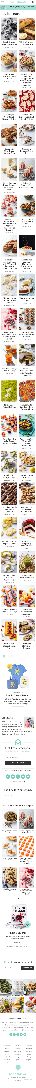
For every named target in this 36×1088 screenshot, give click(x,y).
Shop (6, 1062)
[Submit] (31, 795)
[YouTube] (28, 776)
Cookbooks (18, 1054)
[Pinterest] (13, 776)
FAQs (18, 1057)
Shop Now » (18, 708)
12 (26, 656)
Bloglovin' (22, 770)
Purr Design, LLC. (28, 1079)
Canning (7, 1054)
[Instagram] (18, 776)
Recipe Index (6, 1046)
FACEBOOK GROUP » (19, 781)
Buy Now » (18, 943)
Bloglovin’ (29, 1060)
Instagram (29, 1048)
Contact (18, 1048)
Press (18, 1060)
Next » (30, 656)
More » (11, 899)
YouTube (29, 1054)
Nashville (7, 1051)
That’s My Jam (18, 1051)
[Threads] (23, 776)
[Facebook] (8, 776)
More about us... (19, 734)
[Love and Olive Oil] (18, 1074)
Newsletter (29, 1046)
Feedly (30, 770)
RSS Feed (14, 770)
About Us (17, 1046)
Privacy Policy (18, 1080)
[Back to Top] (18, 1067)
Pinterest (29, 1051)
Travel (7, 1048)
